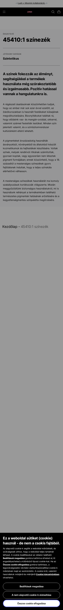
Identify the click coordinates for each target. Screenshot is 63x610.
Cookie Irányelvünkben (47, 574)
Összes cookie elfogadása (31, 603)
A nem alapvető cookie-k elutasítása (31, 594)
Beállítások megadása (32, 586)
